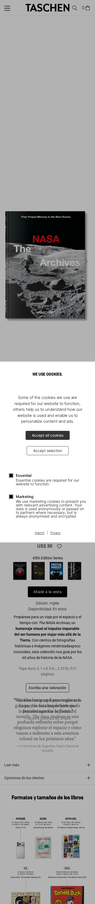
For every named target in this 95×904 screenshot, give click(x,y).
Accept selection (47, 450)
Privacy (55, 532)
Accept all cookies (47, 435)
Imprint (39, 532)
